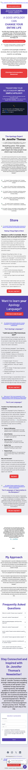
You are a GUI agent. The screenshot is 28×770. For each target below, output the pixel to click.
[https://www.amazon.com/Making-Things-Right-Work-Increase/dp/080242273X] (14, 226)
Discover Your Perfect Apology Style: (14, 10)
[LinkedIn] (20, 752)
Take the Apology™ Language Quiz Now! (14, 11)
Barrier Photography (18, 756)
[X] (16, 752)
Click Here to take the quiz (14, 12)
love (16, 420)
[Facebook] (8, 752)
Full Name (4, 718)
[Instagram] (12, 752)
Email (3, 724)
